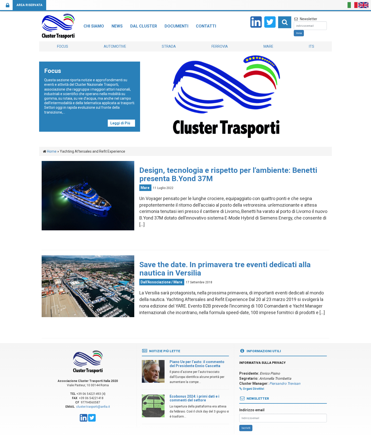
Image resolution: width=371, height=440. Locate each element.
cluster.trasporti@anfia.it (93, 406)
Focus (62, 46)
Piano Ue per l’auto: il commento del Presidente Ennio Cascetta (197, 364)
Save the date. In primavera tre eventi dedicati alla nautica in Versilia (225, 268)
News (117, 26)
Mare (268, 46)
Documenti (176, 26)
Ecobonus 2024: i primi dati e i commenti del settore (194, 398)
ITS (311, 46)
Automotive (115, 46)
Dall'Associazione (156, 282)
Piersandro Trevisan (284, 383)
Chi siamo (94, 26)
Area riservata (29, 5)
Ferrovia (219, 46)
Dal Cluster (143, 26)
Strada (169, 46)
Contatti (206, 26)
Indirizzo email (251, 410)
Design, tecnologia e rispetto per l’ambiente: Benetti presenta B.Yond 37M (228, 174)
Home (52, 151)
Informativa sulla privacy (262, 363)
